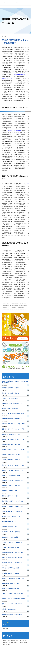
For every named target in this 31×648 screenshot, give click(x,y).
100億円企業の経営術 (22, 303)
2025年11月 (24, 642)
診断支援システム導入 (13, 309)
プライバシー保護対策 (6, 303)
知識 (7, 628)
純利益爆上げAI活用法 (23, 305)
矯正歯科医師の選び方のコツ (15, 130)
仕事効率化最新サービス (6, 307)
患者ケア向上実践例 (15, 305)
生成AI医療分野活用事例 (22, 309)
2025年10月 (7, 644)
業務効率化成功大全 (6, 309)
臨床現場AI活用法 (21, 307)
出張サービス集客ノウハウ (7, 305)
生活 (4, 628)
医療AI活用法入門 (14, 307)
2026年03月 (15, 640)
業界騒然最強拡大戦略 (14, 303)
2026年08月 (7, 640)
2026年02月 (24, 640)
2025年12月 (15, 642)
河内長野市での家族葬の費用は (20, 74)
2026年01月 (7, 642)
